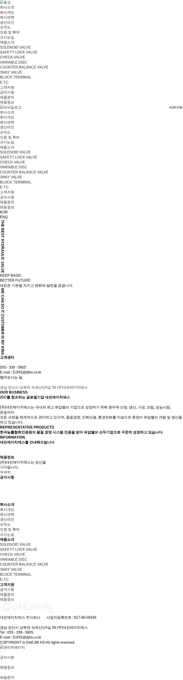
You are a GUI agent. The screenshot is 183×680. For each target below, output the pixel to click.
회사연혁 (7, 17)
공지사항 (7, 92)
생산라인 (7, 22)
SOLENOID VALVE (15, 47)
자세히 (5, 472)
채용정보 (7, 102)
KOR (173, 107)
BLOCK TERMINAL (15, 77)
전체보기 (176, 482)
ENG (180, 107)
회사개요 (7, 12)
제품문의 (7, 97)
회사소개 (7, 7)
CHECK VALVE (12, 57)
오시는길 (7, 37)
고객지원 (7, 87)
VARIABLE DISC (13, 62)
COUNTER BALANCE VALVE (24, 67)
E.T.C (4, 82)
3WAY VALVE (11, 72)
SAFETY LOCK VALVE (18, 52)
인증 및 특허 (10, 32)
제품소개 (7, 42)
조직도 (5, 27)
